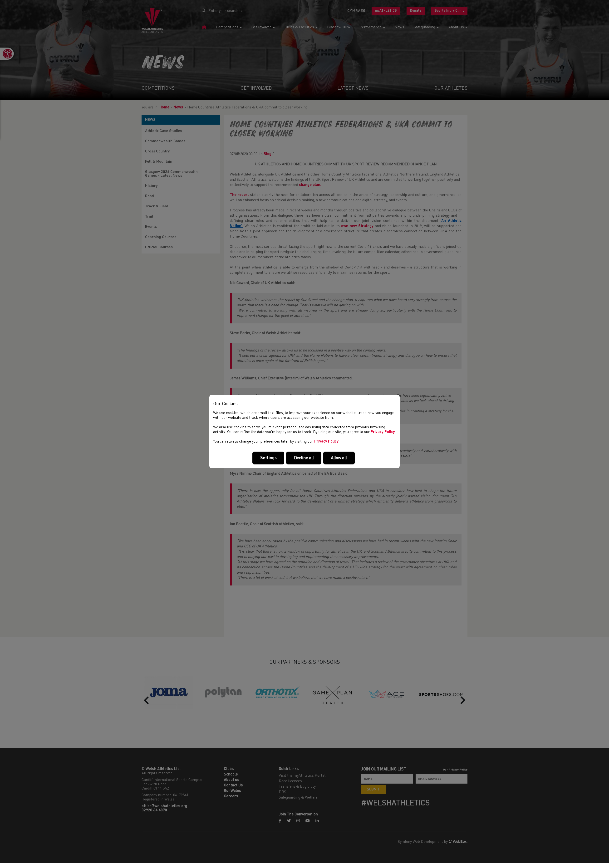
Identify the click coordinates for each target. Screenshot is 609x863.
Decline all (304, 458)
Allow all (339, 458)
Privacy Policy (383, 432)
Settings (268, 458)
